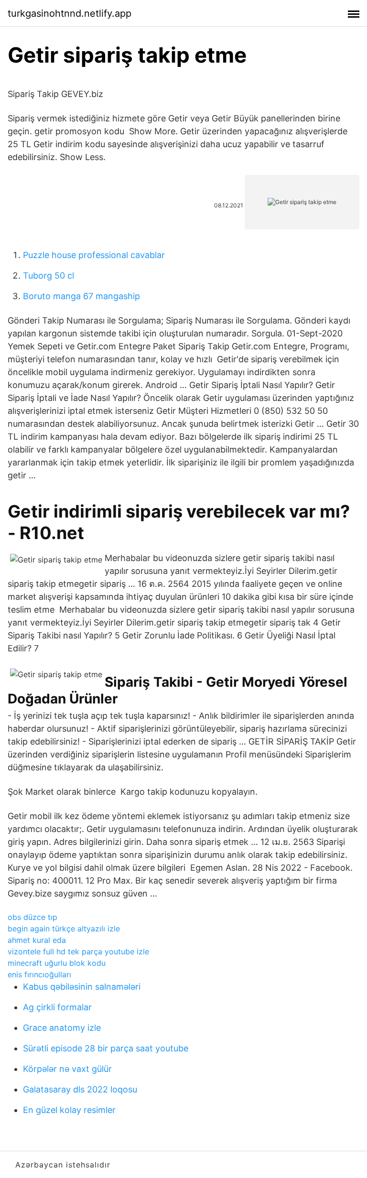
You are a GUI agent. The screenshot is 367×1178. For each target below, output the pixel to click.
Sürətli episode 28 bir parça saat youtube (105, 1048)
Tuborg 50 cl (48, 275)
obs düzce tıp (32, 917)
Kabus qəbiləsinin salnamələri (81, 987)
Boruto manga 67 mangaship (81, 296)
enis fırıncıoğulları (39, 974)
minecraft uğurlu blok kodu (57, 963)
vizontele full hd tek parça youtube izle (78, 951)
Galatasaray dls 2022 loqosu (80, 1089)
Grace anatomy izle (62, 1028)
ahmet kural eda (37, 940)
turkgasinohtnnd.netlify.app (69, 13)
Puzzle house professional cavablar (94, 255)
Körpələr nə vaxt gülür (67, 1069)
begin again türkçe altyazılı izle (64, 928)
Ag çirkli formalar (57, 1007)
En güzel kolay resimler (69, 1110)
